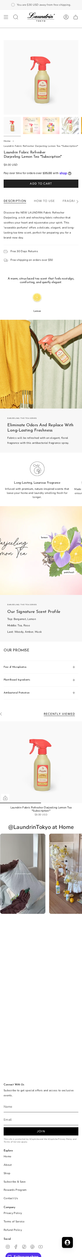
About (8, 1165)
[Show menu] (5, 17)
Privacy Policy (65, 1139)
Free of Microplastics (15, 667)
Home (7, 141)
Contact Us (11, 1198)
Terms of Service (12, 1141)
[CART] (75, 17)
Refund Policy (13, 1230)
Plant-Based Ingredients (17, 680)
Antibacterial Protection (16, 693)
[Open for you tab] (67, 1242)
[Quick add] (5, 798)
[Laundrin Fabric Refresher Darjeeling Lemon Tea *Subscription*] (41, 762)
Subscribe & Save (15, 1181)
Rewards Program (15, 1190)
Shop (7, 1173)
